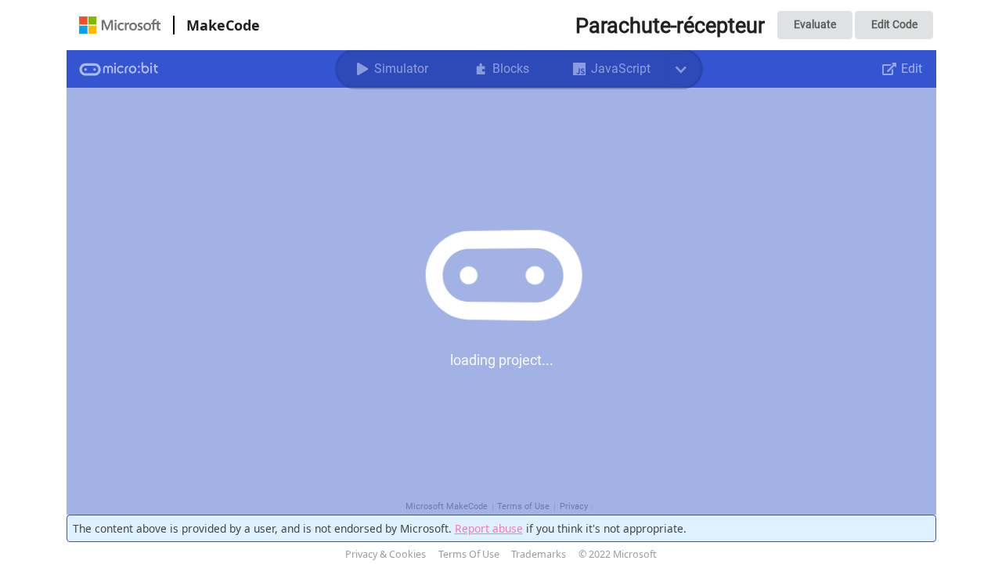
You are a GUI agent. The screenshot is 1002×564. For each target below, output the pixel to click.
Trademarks (538, 554)
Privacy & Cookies (385, 554)
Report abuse (489, 528)
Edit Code (894, 24)
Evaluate (815, 24)
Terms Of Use (468, 554)
